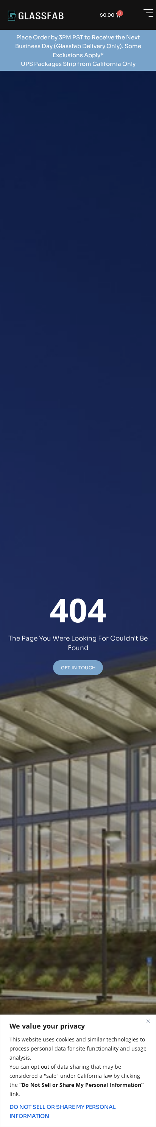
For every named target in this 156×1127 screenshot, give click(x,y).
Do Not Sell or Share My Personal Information (62, 1111)
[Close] (148, 1021)
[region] (78, 1071)
